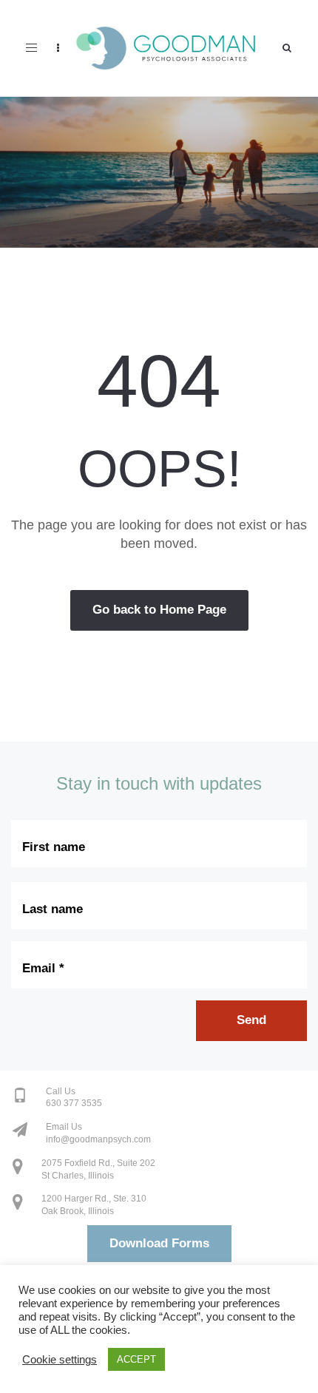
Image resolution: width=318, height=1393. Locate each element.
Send (251, 1020)
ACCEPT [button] (136, 1359)
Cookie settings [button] (59, 1360)
